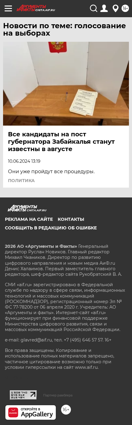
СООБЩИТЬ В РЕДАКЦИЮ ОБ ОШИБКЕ (51, 228)
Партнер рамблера (57, 395)
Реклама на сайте (29, 219)
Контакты (71, 219)
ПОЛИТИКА (21, 180)
